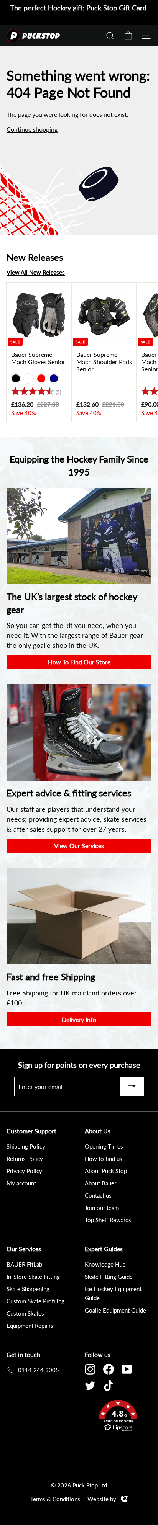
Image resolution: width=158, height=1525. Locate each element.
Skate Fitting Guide (109, 1276)
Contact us (98, 1195)
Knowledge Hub (105, 1264)
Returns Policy (25, 1158)
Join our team (102, 1207)
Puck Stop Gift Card (116, 7)
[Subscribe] (132, 1086)
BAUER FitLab (24, 1264)
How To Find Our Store (79, 661)
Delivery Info (79, 1019)
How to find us (103, 1158)
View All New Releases (36, 272)
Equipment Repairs (30, 1325)
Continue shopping (32, 129)
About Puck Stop (106, 1170)
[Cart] (128, 36)
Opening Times (104, 1146)
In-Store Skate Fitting (33, 1276)
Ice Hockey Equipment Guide (113, 1293)
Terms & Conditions (55, 1499)
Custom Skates (25, 1313)
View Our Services (79, 845)
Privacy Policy (24, 1170)
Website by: (102, 1499)
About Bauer (100, 1183)
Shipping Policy (26, 1146)
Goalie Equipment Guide (115, 1310)
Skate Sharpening (28, 1288)
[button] (118, 1417)
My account (21, 1183)
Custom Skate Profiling (35, 1301)
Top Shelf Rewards (108, 1219)
